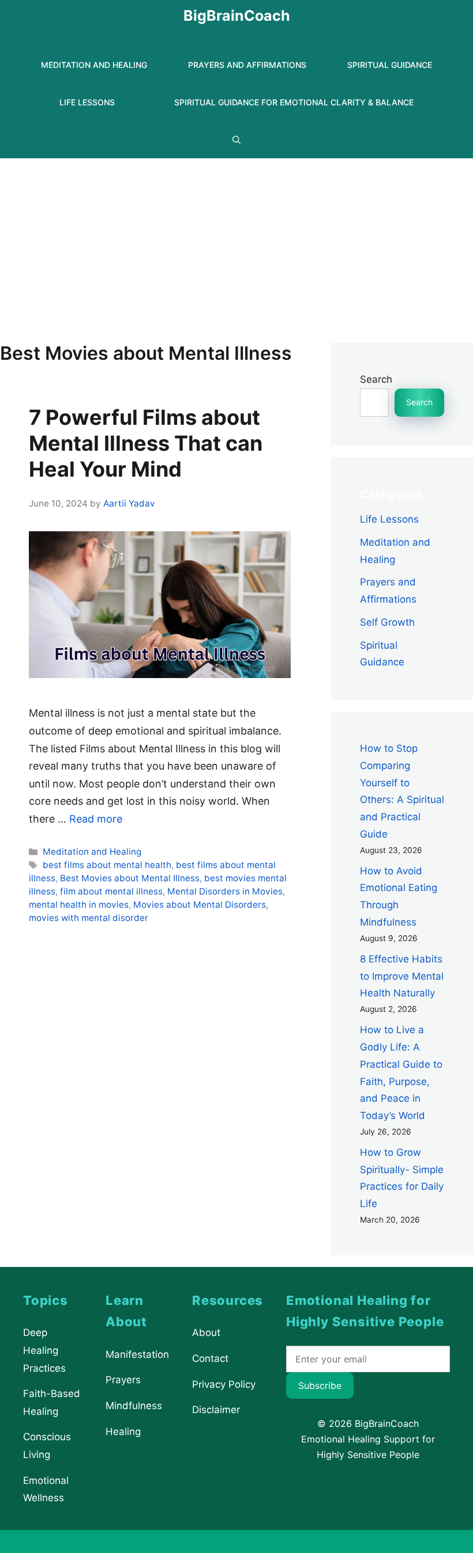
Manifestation (137, 1354)
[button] (236, 139)
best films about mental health (107, 864)
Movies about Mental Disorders (199, 904)
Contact (210, 1358)
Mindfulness (134, 1405)
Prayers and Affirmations (247, 65)
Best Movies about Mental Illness (130, 878)
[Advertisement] (236, 244)
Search (376, 379)
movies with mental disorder (88, 917)
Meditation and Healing (94, 65)
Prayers (123, 1379)
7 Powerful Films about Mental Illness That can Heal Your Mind (145, 443)
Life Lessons (87, 102)
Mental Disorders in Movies (225, 891)
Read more (95, 819)
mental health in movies (79, 904)
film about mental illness (111, 891)
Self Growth (387, 622)
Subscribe (319, 1385)
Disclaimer (216, 1409)
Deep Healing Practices (44, 1350)
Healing (123, 1431)
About (206, 1332)
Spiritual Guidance (389, 65)
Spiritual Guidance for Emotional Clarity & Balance (294, 102)
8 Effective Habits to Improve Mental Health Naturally (402, 976)
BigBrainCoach (236, 15)
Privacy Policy (224, 1384)
